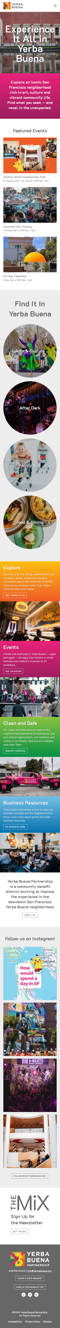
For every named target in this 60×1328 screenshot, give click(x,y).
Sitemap (47, 1321)
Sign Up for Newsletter (30, 1287)
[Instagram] (23, 1295)
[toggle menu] (55, 6)
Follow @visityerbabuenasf (30, 1176)
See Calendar (13, 671)
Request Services (15, 750)
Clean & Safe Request (29, 1278)
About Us (29, 915)
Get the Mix (19, 1231)
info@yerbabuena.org (39, 1270)
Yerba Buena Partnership (34, 1312)
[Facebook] (30, 1295)
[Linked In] (36, 1295)
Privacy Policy (32, 1321)
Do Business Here (15, 826)
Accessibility (15, 1321)
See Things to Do (15, 595)
